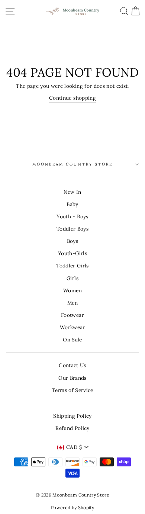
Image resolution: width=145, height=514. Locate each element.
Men (72, 302)
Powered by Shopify (72, 507)
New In (72, 192)
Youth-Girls (72, 253)
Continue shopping (72, 97)
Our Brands (72, 378)
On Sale (72, 339)
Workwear (72, 327)
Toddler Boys (72, 228)
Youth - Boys (72, 216)
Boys (72, 241)
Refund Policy (72, 428)
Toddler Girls (72, 265)
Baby (72, 204)
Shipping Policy (72, 415)
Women (72, 290)
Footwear (72, 315)
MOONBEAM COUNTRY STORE (72, 164)
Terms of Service (72, 390)
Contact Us (72, 365)
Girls (72, 278)
